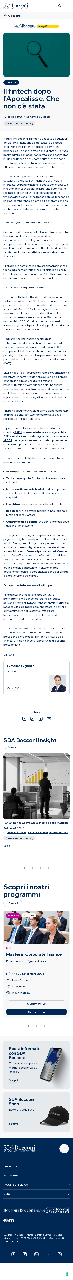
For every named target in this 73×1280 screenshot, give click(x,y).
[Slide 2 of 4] (32, 868)
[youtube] (48, 1254)
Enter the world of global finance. (26, 961)
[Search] (60, 6)
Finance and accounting (19, 123)
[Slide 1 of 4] (24, 868)
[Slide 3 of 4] (40, 868)
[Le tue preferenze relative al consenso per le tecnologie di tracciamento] (67, 1274)
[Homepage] (19, 1148)
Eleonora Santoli (38, 832)
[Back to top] (64, 1148)
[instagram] (59, 1254)
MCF (9, 948)
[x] (25, 1254)
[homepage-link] (15, 6)
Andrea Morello (58, 832)
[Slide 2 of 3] (36, 1026)
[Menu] (66, 6)
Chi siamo (10, 1166)
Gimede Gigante (40, 116)
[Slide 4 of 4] (48, 868)
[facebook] (13, 1254)
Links (7, 1193)
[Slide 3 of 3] (44, 1026)
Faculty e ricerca (15, 1184)
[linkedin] (36, 1254)
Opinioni (11, 82)
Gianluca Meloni (16, 832)
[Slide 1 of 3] (28, 1026)
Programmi (11, 1175)
